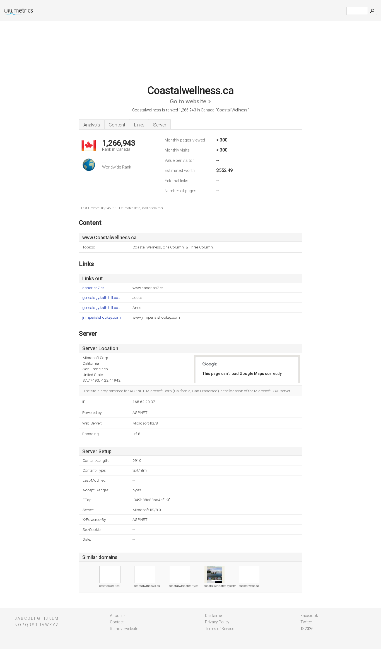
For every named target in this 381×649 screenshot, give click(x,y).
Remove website (124, 628)
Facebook (309, 615)
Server (159, 125)
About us (118, 615)
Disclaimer (214, 615)
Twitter (306, 622)
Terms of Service (219, 628)
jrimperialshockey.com (101, 317)
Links (139, 125)
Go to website (188, 101)
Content (117, 125)
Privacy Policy (217, 622)
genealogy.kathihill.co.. (101, 298)
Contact (117, 622)
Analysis (91, 125)
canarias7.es (93, 288)
